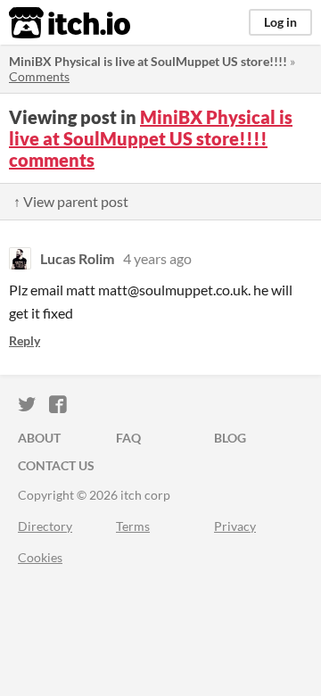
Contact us (56, 465)
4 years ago (157, 258)
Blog (230, 437)
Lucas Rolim (77, 258)
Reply (24, 340)
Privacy (235, 526)
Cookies (40, 557)
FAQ (128, 437)
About (39, 437)
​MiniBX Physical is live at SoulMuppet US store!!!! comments (150, 138)
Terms (133, 526)
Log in (280, 21)
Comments (39, 76)
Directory (45, 526)
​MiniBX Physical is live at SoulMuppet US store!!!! (148, 61)
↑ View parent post (70, 201)
